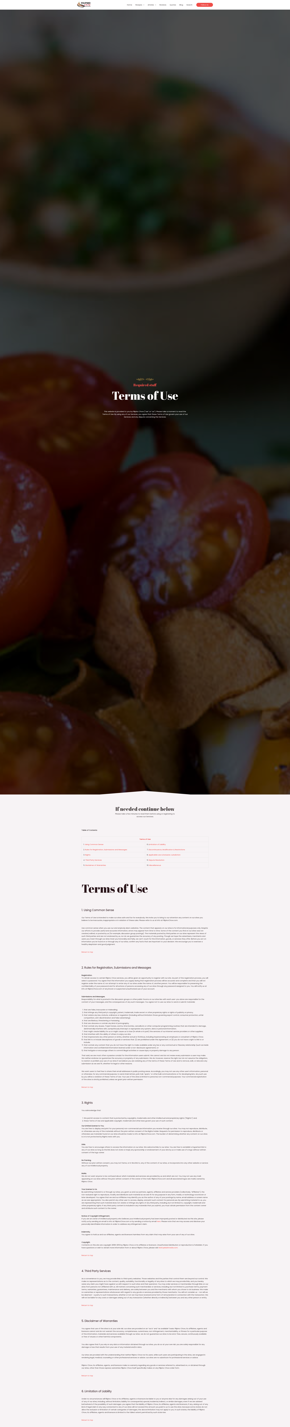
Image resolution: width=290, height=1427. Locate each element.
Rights (87, 855)
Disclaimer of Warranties (95, 865)
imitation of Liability (157, 844)
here (159, 1221)
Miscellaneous (155, 865)
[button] (143, 5)
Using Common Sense (94, 844)
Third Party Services (93, 860)
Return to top (87, 952)
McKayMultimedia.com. (168, 1247)
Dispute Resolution (156, 860)
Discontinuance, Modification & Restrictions (167, 849)
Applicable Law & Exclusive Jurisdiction (164, 855)
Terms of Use (145, 839)
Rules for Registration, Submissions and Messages (106, 849)
